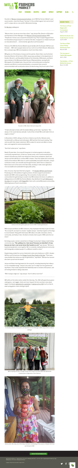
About (44, 12)
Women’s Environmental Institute (21, 19)
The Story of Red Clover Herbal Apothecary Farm (65, 45)
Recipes (36, 12)
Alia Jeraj (9, 27)
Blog (66, 12)
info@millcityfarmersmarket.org (48, 458)
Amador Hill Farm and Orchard (43, 171)
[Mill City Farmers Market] (24, 5)
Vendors (28, 12)
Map (55, 458)
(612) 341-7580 (40, 458)
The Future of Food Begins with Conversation (65, 28)
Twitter (61, 463)
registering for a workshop (23, 284)
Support (59, 12)
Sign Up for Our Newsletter (38, 453)
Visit (20, 12)
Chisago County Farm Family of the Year (33, 255)
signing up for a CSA (38, 284)
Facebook (65, 463)
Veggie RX (25, 181)
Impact (51, 12)
